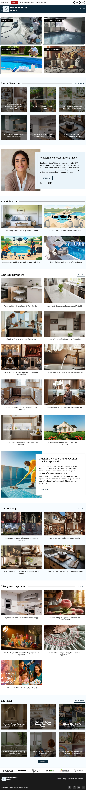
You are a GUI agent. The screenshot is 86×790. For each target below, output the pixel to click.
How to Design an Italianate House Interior (64, 538)
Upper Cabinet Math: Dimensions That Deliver (65, 339)
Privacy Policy (72, 779)
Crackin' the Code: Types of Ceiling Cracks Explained (58, 460)
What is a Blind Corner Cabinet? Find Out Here (21, 306)
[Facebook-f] (73, 2)
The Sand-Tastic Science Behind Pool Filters (65, 231)
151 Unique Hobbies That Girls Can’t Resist (21, 688)
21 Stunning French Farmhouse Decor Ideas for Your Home (14, 107)
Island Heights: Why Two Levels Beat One (21, 339)
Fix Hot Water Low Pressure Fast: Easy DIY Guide (65, 372)
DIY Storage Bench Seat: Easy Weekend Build (21, 231)
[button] (84, 8)
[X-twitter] (83, 2)
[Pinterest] (80, 2)
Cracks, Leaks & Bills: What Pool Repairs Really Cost (21, 262)
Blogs (64, 779)
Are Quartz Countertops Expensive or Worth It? (65, 306)
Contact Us (81, 779)
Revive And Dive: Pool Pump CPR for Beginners (64, 262)
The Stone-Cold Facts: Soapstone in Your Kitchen (65, 571)
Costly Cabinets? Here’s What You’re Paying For (64, 407)
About (59, 779)
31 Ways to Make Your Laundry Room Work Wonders (43, 724)
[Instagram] (77, 2)
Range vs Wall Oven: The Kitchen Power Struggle (21, 618)
